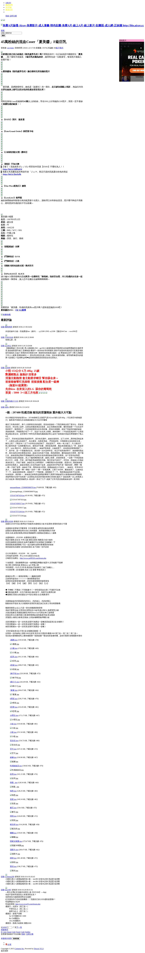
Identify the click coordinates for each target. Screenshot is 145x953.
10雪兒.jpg (14, 715)
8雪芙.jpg (13, 699)
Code (23, 932)
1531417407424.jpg (17, 495)
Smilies (27, 932)
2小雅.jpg (13, 648)
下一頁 (19, 927)
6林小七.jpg (14, 682)
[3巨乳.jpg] (14, 661)
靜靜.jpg (13, 858)
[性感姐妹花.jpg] (17, 770)
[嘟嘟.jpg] (14, 837)
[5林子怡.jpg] (15, 678)
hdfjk (7, 407)
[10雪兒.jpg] (15, 720)
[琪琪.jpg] (14, 820)
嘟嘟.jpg (13, 833)
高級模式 (4, 930)
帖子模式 (59, 48)
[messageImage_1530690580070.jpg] (24, 492)
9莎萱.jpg (13, 707)
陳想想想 (8, 327)
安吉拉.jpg (14, 741)
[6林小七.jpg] (15, 686)
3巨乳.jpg (13, 657)
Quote (18, 932)
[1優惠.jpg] (14, 644)
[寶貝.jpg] (14, 871)
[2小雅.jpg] (14, 652)
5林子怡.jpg (14, 673)
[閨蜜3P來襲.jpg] (17, 845)
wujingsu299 (9, 877)
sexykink (10, 48)
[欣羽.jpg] (14, 778)
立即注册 (13, 16)
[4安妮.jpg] (14, 669)
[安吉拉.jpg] (15, 745)
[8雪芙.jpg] (14, 703)
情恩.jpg (13, 791)
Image (9, 932)
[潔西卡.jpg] (15, 854)
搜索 (3, 31)
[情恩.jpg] (14, 795)
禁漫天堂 (9, 10)
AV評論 (8, 7)
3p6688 (7, 368)
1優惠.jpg (13, 640)
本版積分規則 (6, 938)
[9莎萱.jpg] (14, 711)
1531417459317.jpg (17, 504)
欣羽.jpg (13, 774)
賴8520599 (9, 521)
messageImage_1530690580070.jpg (23, 487)
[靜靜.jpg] (14, 862)
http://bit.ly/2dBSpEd (12, 169)
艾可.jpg (13, 749)
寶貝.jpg (13, 866)
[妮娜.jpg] (14, 761)
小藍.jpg (13, 732)
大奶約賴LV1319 (11, 401)
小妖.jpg (13, 724)
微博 (24, 310)
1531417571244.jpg (17, 512)
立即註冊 (29, 934)
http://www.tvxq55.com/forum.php (27, 904)
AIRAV (8, 3)
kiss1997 (8, 890)
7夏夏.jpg (13, 690)
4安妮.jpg (13, 665)
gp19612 (8, 346)
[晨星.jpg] (14, 803)
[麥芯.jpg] (14, 812)
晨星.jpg (13, 799)
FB (16, 310)
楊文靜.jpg (14, 824)
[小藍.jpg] (14, 736)
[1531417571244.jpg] (18, 516)
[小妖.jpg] (14, 728)
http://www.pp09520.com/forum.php (33, 558)
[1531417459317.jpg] (18, 508)
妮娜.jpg (13, 757)
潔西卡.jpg (14, 850)
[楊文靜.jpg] (15, 829)
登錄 (7, 16)
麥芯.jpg (13, 808)
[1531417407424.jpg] (18, 500)
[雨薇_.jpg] (14, 787)
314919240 (9, 337)
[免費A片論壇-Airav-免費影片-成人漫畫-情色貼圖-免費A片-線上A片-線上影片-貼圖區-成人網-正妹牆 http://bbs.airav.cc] (72, 25)
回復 (3, 327)
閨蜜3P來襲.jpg (16, 841)
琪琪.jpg (13, 816)
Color (5, 932)
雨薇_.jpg (13, 783)
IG (20, 310)
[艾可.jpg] (14, 753)
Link (13, 932)
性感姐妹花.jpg (16, 766)
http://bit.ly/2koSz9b (12, 174)
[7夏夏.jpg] (14, 694)
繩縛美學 (9, 5)
